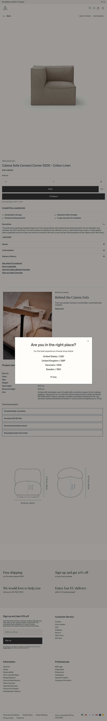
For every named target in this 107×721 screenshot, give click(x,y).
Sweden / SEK (53, 369)
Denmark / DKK (53, 365)
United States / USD (53, 356)
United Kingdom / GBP (53, 361)
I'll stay (53, 377)
